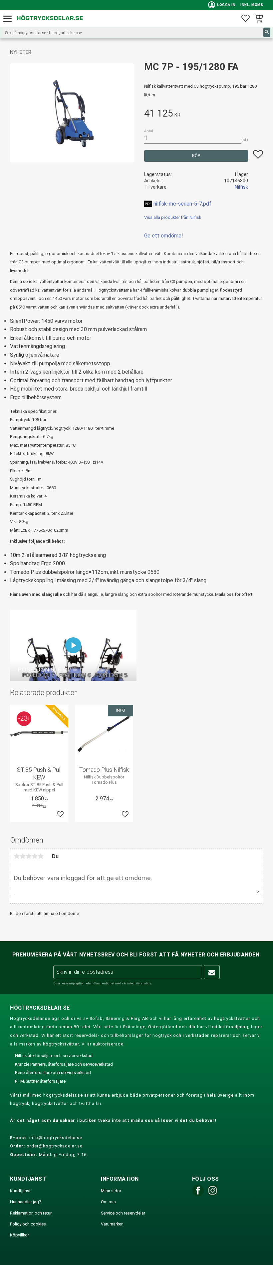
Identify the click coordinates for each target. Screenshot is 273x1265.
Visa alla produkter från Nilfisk (172, 217)
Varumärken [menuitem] (112, 1223)
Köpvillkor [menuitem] (19, 1234)
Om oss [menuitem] (108, 1201)
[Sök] (266, 32)
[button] (9, 19)
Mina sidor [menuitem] (111, 1190)
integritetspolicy (139, 983)
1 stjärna (17, 856)
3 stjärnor (29, 856)
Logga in (221, 4)
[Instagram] (212, 1194)
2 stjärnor (23, 856)
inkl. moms (251, 5)
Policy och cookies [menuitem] (28, 1223)
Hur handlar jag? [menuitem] (25, 1201)
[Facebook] (198, 1194)
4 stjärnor (35, 856)
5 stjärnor (41, 856)
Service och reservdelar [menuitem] (123, 1213)
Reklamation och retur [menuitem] (31, 1213)
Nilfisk (241, 187)
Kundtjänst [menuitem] (20, 1190)
